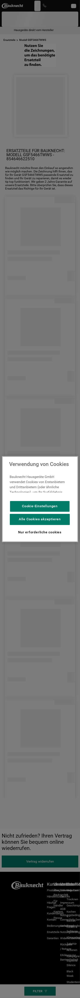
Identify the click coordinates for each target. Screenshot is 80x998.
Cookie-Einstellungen (40, 506)
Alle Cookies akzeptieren (40, 519)
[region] (40, 499)
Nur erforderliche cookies (39, 532)
